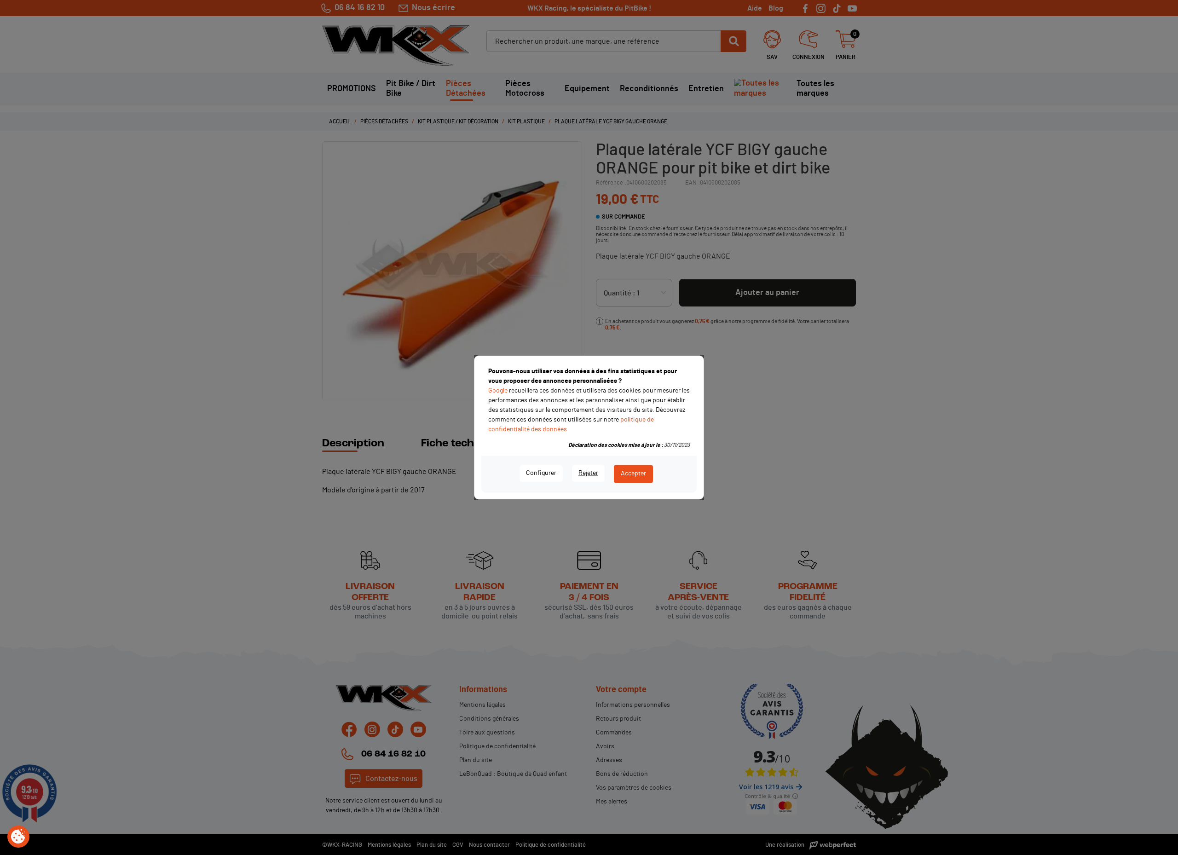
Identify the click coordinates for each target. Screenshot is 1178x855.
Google (498, 390)
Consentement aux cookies (18, 837)
